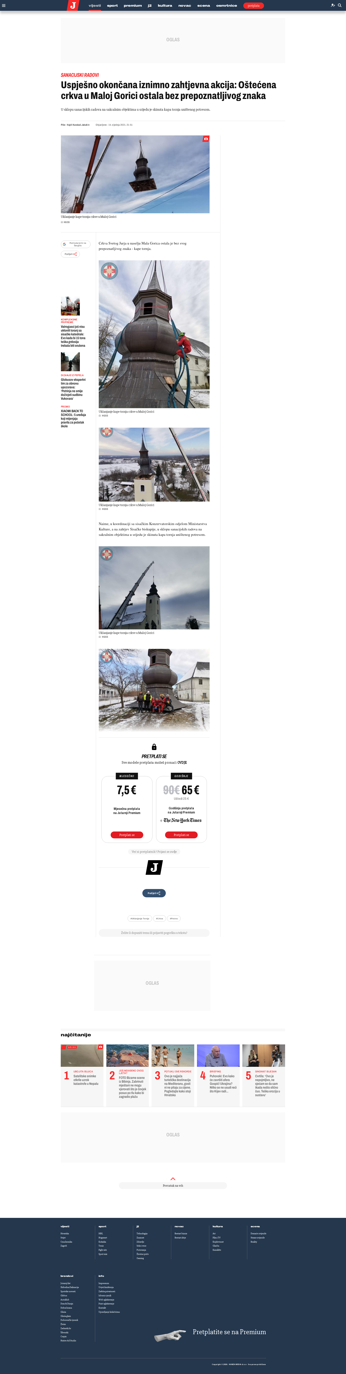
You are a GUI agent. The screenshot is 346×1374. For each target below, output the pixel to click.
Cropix (63, 1336)
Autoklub (65, 1299)
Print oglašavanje (106, 1303)
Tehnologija (142, 1233)
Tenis (101, 1245)
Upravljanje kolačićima (109, 1312)
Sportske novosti (68, 1291)
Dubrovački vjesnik (69, 1320)
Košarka (102, 1241)
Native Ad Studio (68, 1340)
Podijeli (69, 254)
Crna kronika (66, 1241)
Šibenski (64, 1332)
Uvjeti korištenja (106, 1287)
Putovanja (141, 1250)
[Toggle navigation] (3, 4)
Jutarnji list (65, 1283)
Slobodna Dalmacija (70, 1287)
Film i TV (217, 1237)
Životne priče (143, 1254)
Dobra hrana (66, 1307)
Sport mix (103, 1254)
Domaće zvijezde (258, 1233)
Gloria (63, 1312)
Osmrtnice (226, 5)
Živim (63, 1324)
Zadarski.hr (66, 1328)
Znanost (140, 1237)
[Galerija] (135, 174)
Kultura (165, 5)
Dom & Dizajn (67, 1303)
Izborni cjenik (105, 1295)
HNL (101, 1233)
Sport (112, 5)
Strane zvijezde (258, 1237)
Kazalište (217, 1250)
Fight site (103, 1250)
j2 (138, 1226)
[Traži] (339, 5)
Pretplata (254, 6)
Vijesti (95, 5)
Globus (64, 1295)
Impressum (104, 1283)
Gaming (140, 1258)
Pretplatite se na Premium (229, 1331)
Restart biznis (181, 1233)
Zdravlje (140, 1241)
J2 (150, 5)
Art (214, 1233)
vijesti (65, 1226)
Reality (254, 1241)
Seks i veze (141, 1245)
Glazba (216, 1245)
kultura (218, 1226)
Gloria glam (66, 1316)
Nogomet (103, 1237)
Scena (203, 5)
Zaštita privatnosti (107, 1291)
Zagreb (64, 1245)
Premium (133, 5)
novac (179, 1226)
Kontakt (102, 1307)
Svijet (63, 1237)
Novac (184, 5)
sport (103, 1226)
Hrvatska (65, 1233)
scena (255, 1226)
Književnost (218, 1241)
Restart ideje (180, 1237)
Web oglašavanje (106, 1299)
